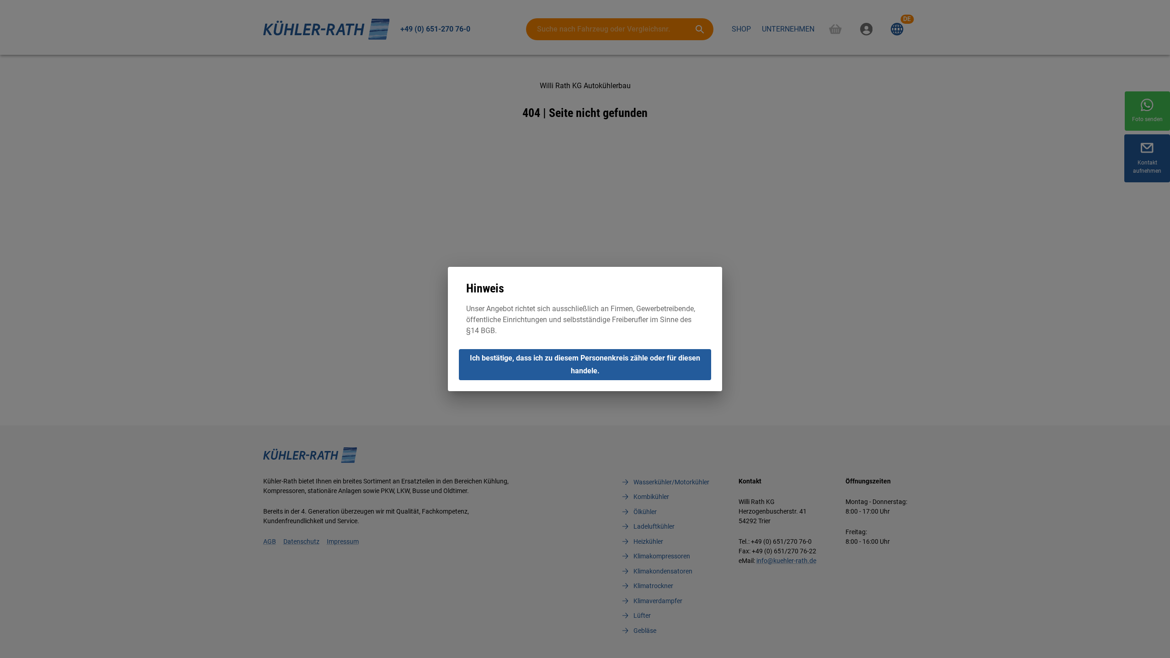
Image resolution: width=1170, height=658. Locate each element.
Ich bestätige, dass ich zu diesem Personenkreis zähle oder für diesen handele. (585, 364)
